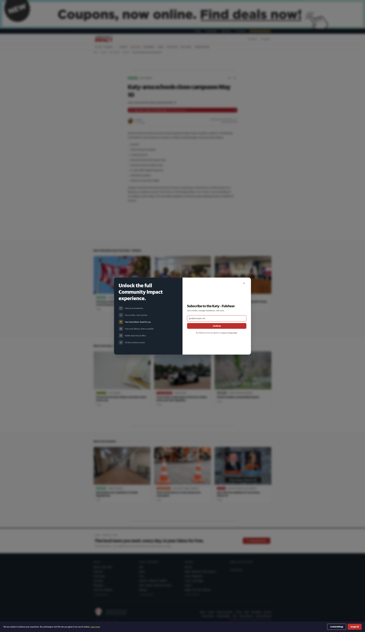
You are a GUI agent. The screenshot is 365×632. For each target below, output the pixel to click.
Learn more (95, 627)
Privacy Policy (233, 333)
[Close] (244, 283)
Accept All (354, 627)
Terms (224, 333)
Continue (217, 326)
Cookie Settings (336, 627)
